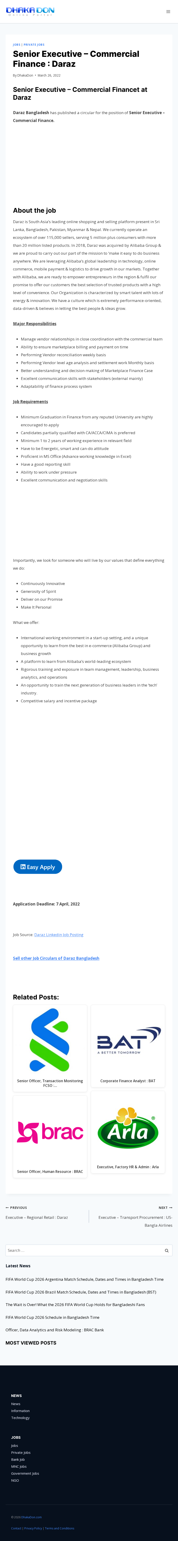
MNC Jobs (19, 1466)
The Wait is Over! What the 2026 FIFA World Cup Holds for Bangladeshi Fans (75, 1304)
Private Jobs (34, 44)
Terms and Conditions (59, 1528)
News (15, 1403)
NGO (15, 1480)
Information (20, 1410)
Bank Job (18, 1459)
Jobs (16, 44)
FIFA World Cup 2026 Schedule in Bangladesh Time (52, 1317)
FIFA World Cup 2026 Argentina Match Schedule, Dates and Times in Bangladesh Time (85, 1279)
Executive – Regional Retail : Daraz (37, 1212)
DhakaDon (25, 75)
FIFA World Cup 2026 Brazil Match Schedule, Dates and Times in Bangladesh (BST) (81, 1292)
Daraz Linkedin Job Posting (58, 934)
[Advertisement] (89, 164)
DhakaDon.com (31, 1517)
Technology (20, 1417)
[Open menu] (168, 11)
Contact (16, 1528)
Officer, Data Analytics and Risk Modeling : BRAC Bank (55, 1329)
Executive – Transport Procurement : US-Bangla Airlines (135, 1216)
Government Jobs (25, 1473)
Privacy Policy (33, 1528)
